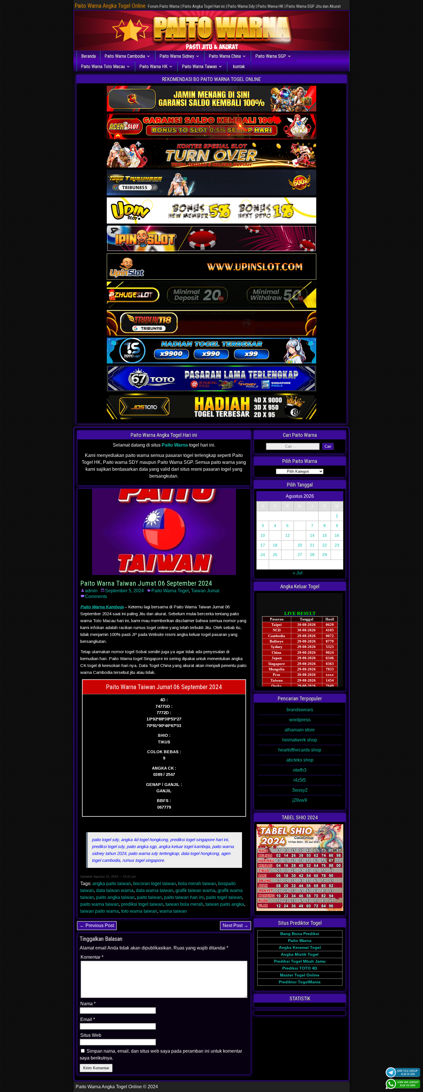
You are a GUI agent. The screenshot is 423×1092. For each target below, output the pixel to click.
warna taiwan (173, 911)
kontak (239, 66)
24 (262, 554)
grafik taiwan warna (195, 890)
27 (300, 554)
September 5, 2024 (124, 590)
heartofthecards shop (299, 749)
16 (337, 535)
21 (312, 545)
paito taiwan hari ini (184, 897)
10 (262, 535)
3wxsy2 (300, 790)
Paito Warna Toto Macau (103, 66)
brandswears (300, 709)
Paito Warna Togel (170, 590)
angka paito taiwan (111, 883)
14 (312, 535)
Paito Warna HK (153, 66)
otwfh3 (299, 770)
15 (324, 535)
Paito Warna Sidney (176, 56)
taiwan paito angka (224, 904)
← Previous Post (97, 925)
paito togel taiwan (224, 897)
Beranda (88, 56)
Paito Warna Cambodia (124, 56)
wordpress (299, 719)
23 (337, 545)
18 (275, 545)
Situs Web (90, 1035)
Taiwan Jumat (205, 590)
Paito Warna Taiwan (199, 66)
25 (275, 554)
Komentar (92, 957)
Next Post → (235, 925)
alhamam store (300, 729)
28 (312, 554)
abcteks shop (299, 760)
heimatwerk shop (299, 739)
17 (262, 545)
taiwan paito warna (99, 911)
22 (324, 545)
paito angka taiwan (115, 897)
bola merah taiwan (197, 883)
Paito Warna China (225, 56)
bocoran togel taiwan (154, 883)
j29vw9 (299, 800)
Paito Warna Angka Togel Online (110, 5)
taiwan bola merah (184, 904)
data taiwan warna (115, 890)
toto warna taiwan (139, 911)
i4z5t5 (300, 780)
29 (324, 554)
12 (287, 535)
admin (91, 590)
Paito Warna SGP (270, 56)
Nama (88, 1003)
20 (300, 545)
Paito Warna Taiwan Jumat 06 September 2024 (146, 583)
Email (87, 1019)
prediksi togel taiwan (142, 904)
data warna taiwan (154, 890)
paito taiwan (149, 897)
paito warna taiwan (99, 904)
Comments (96, 596)
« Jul (297, 572)
